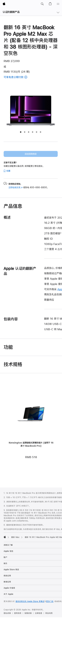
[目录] (58, 4)
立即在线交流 (15, 187)
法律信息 (38, 613)
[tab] (20, 132)
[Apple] (5, 536)
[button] (42, 4)
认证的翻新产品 (11, 11)
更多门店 (49, 601)
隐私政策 (7, 613)
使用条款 (17, 613)
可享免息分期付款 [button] (21, 77)
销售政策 (28, 613)
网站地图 (49, 613)
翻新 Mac (15, 537)
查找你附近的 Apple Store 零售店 (30, 601)
